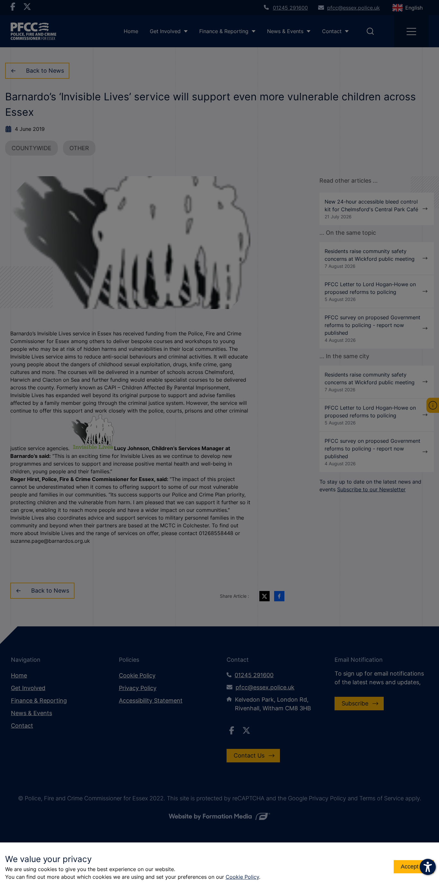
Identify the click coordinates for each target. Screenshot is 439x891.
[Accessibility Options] (428, 867)
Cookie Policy (242, 877)
